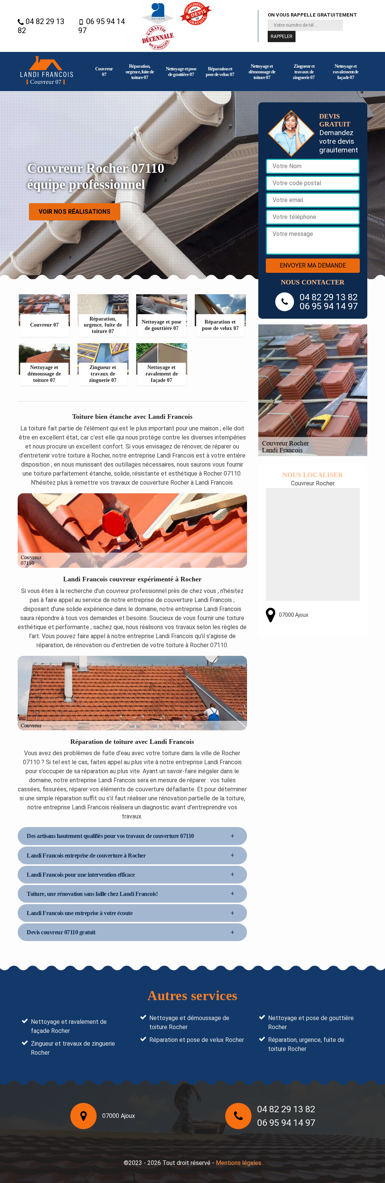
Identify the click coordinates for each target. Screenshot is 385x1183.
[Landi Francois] (47, 71)
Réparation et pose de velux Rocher (196, 1039)
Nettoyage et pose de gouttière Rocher (311, 1022)
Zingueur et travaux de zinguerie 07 (304, 71)
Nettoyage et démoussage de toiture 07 (262, 71)
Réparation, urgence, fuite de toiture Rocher (306, 1044)
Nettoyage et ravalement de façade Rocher (69, 1026)
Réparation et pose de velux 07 (220, 71)
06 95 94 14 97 (101, 26)
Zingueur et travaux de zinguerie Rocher (73, 1048)
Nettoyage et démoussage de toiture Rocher (189, 1022)
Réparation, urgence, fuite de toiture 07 (140, 71)
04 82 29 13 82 (41, 26)
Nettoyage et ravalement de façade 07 (345, 71)
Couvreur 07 (104, 71)
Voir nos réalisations (75, 211)
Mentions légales (238, 1162)
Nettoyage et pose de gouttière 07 (181, 71)
